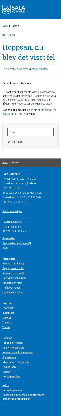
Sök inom (17, 141)
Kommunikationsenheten (33, 69)
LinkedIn (7, 317)
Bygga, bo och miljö (13, 268)
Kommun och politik (13, 273)
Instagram (8, 312)
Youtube (7, 322)
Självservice (9, 357)
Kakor (5, 385)
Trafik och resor (11, 287)
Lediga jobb (9, 366)
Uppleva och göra (12, 292)
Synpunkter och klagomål (16, 243)
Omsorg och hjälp (12, 282)
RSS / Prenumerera (13, 347)
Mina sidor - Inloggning (15, 362)
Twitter (6, 327)
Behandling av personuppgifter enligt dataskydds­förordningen (23, 396)
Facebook (8, 308)
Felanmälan (8, 238)
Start (5, 25)
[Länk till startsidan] (13, 9)
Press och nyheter (12, 342)
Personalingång (11, 376)
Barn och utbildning (13, 263)
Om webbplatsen (12, 390)
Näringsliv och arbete (14, 278)
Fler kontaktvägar (12, 211)
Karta (5, 248)
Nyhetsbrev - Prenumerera (17, 352)
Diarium (6, 371)
